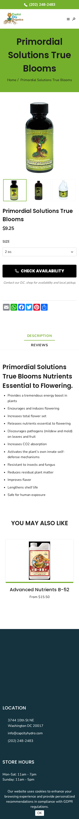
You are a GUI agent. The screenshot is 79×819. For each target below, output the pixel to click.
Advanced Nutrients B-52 (39, 589)
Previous (19, 570)
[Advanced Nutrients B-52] (39, 560)
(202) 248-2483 (20, 741)
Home (11, 80)
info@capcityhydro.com (25, 733)
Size (6, 241)
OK (39, 813)
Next (59, 570)
